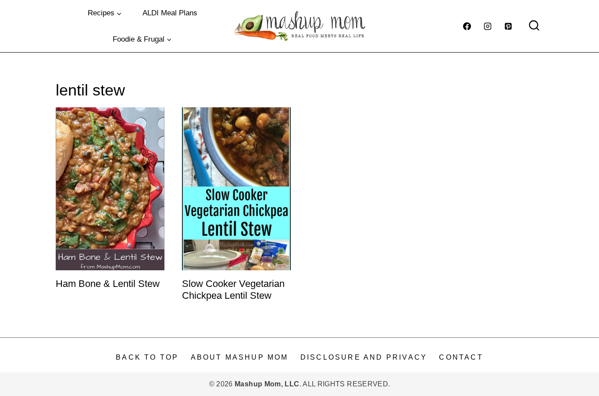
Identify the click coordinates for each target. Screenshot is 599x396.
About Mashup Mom (240, 357)
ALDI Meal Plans (170, 13)
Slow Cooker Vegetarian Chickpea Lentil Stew (233, 289)
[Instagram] (488, 26)
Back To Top (147, 357)
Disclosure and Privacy (363, 357)
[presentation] (110, 188)
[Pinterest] (508, 26)
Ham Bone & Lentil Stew (108, 283)
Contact (461, 357)
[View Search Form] (534, 26)
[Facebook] (467, 26)
